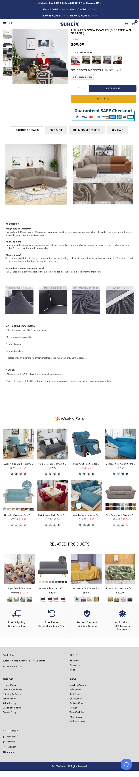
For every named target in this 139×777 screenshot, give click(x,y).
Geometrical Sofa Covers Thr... (86, 588)
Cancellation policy (12, 707)
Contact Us (75, 665)
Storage (73, 707)
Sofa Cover (75, 689)
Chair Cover (75, 698)
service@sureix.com (12, 666)
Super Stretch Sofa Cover (19, 588)
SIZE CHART (114, 70)
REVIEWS (117, 130)
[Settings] (126, 23)
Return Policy (9, 698)
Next (65, 56)
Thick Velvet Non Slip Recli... (86, 463)
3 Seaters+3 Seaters (82, 76)
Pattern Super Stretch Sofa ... (120, 588)
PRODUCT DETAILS (27, 130)
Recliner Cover (77, 703)
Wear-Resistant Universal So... (86, 515)
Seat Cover (75, 694)
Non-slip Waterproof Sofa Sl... (18, 515)
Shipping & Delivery (13, 694)
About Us (74, 660)
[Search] (11, 23)
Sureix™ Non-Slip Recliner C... (18, 463)
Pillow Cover (76, 717)
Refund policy (9, 703)
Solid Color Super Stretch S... (52, 463)
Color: (82, 52)
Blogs (72, 669)
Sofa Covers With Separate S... (120, 515)
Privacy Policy (9, 685)
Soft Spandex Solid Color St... (52, 515)
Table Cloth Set (77, 712)
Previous (15, 56)
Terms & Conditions (12, 689)
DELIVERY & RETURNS (86, 130)
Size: (96, 70)
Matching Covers (78, 685)
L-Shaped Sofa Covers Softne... (120, 463)
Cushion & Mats (77, 721)
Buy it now (103, 98)
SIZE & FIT (56, 130)
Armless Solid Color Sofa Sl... (53, 588)
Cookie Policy (9, 712)
